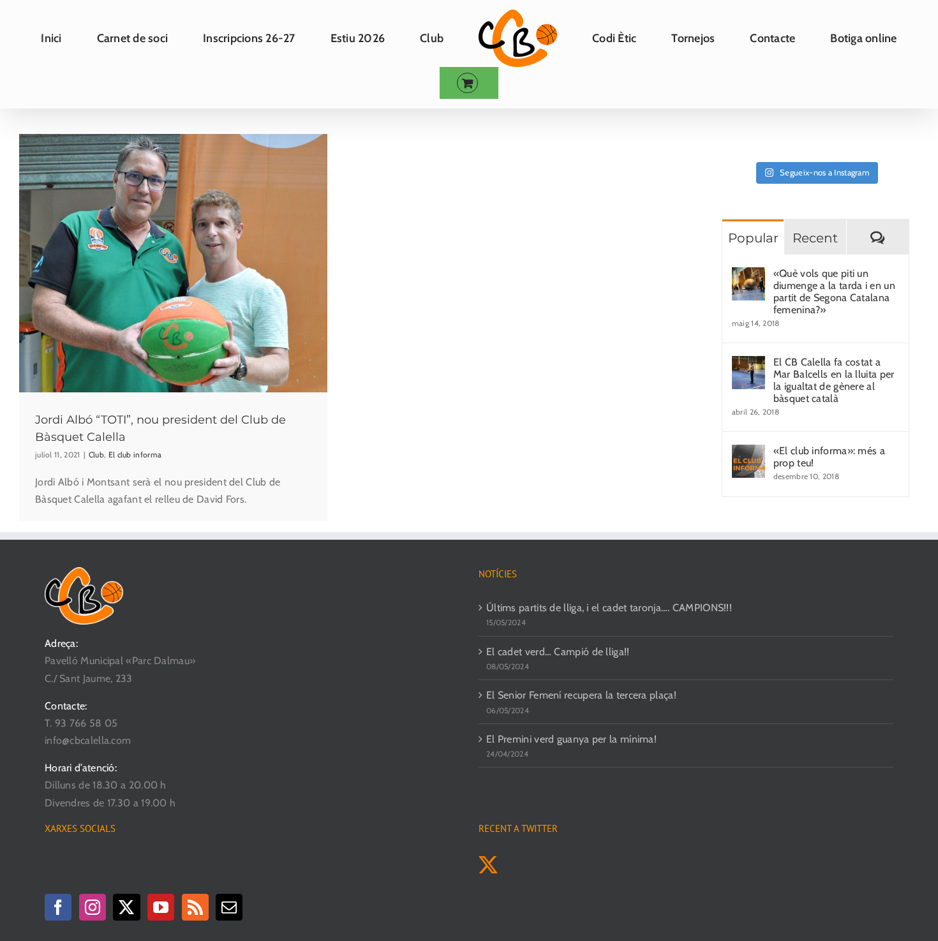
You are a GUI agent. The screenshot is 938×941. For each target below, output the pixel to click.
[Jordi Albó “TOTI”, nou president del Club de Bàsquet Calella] (173, 263)
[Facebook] (58, 907)
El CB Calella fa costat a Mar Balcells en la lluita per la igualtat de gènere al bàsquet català (834, 380)
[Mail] (229, 907)
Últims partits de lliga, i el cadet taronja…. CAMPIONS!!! (609, 608)
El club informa (135, 454)
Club (96, 454)
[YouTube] (160, 907)
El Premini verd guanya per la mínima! (571, 739)
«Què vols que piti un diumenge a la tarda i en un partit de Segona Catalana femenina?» (834, 291)
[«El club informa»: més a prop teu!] (748, 453)
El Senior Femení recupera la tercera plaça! (581, 695)
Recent (815, 238)
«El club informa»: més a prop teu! (829, 457)
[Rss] (195, 907)
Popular (753, 238)
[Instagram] (92, 907)
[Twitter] (126, 907)
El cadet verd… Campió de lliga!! (558, 652)
